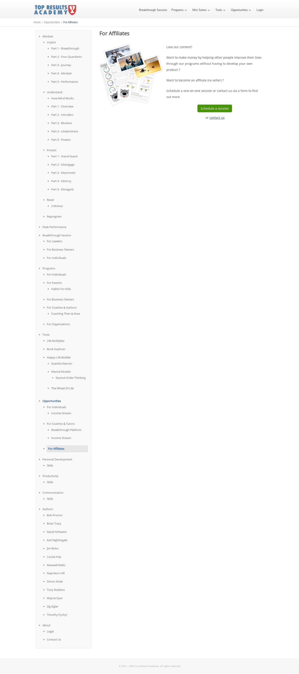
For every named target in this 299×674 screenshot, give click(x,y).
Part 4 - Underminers (64, 131)
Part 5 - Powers (61, 140)
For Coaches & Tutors (61, 424)
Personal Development (57, 459)
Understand (54, 92)
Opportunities (239, 10)
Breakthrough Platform (66, 430)
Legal (50, 631)
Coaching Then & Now (65, 314)
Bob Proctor (55, 515)
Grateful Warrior (61, 363)
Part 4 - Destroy (61, 181)
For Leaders (54, 241)
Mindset (47, 36)
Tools (218, 10)
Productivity (50, 476)
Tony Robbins (56, 590)
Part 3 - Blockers (61, 123)
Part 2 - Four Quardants (66, 57)
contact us (217, 118)
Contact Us (54, 639)
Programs (177, 10)
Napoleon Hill (56, 573)
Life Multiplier (56, 341)
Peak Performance (54, 227)
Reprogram (54, 216)
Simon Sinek (55, 581)
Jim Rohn (52, 548)
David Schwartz (57, 532)
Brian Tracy (54, 523)
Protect (51, 150)
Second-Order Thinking (71, 378)
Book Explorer (56, 349)
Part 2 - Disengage (62, 165)
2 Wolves (57, 206)
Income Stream (61, 413)
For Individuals (56, 258)
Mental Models (61, 372)
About (46, 625)
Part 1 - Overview (62, 106)
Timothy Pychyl (57, 615)
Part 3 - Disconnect (63, 173)
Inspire (51, 42)
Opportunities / (53, 22)
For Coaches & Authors (62, 307)
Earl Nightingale (57, 540)
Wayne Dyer (55, 598)
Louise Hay (54, 557)
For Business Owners (60, 249)
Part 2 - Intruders (62, 115)
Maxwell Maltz (56, 565)
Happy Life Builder (59, 357)
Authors (47, 509)
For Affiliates (56, 449)
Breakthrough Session (153, 10)
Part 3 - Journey (61, 65)
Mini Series (199, 10)
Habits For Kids (61, 289)
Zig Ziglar (52, 606)
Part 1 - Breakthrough (65, 48)
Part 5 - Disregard (62, 189)
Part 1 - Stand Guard (64, 156)
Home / (38, 22)
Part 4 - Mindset (61, 73)
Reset (50, 200)
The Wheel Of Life (62, 388)
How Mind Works (62, 98)
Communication (52, 493)
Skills (50, 465)
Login (260, 10)
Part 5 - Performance (64, 82)
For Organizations (58, 324)
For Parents (54, 283)
